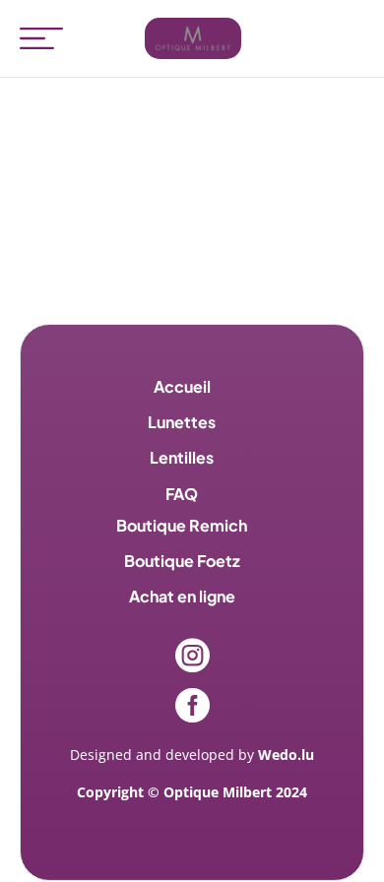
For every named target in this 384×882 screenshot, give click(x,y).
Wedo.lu (286, 754)
